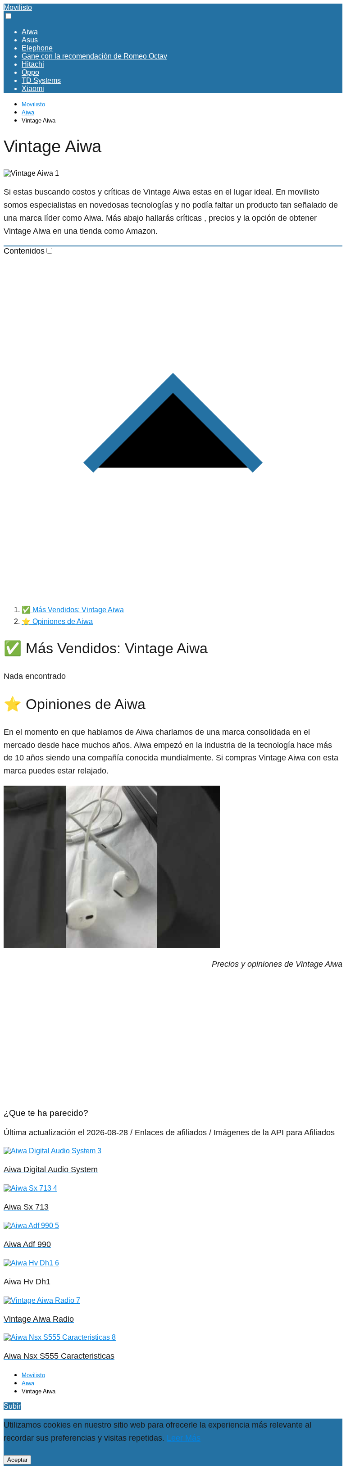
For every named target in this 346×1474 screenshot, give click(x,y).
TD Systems (41, 80)
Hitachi (33, 64)
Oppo (30, 72)
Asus (30, 40)
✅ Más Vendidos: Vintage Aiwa (73, 610)
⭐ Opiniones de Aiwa (57, 621)
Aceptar (17, 1459)
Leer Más (183, 1437)
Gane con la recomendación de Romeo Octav (94, 56)
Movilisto (18, 7)
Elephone (37, 48)
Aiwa (30, 32)
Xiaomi (33, 88)
